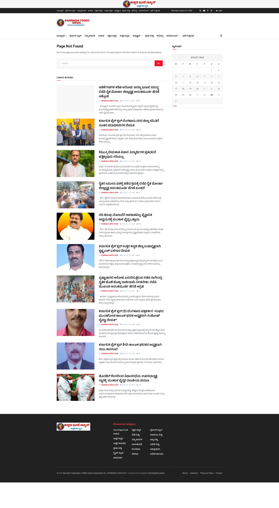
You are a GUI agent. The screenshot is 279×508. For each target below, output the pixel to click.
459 (139, 161)
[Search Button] (221, 35)
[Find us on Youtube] (204, 10)
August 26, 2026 (128, 101)
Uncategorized (120, 430)
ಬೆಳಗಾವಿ (135, 454)
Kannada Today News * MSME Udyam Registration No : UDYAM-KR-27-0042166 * (95, 473)
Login (220, 11)
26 (190, 95)
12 (190, 83)
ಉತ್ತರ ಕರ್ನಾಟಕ (119, 443)
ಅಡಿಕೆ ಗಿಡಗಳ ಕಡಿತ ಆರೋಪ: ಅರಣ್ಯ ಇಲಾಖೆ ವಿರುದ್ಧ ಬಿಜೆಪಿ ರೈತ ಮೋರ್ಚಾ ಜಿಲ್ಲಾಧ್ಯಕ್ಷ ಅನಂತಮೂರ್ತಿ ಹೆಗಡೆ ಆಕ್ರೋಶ (129, 91)
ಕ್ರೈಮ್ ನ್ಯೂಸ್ (118, 453)
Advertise (194, 473)
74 (139, 193)
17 (176, 89)
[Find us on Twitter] (211, 10)
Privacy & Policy (206, 473)
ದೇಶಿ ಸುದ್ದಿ (135, 435)
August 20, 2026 (128, 255)
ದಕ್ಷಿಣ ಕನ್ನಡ (99, 11)
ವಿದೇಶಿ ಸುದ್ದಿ (154, 444)
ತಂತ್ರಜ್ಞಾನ (117, 11)
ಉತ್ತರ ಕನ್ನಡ (108, 11)
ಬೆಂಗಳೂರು (136, 449)
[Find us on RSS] (200, 10)
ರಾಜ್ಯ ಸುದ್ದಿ (154, 439)
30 (139, 325)
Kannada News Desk (109, 101)
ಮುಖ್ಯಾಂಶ (60, 11)
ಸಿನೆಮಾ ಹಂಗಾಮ (156, 454)
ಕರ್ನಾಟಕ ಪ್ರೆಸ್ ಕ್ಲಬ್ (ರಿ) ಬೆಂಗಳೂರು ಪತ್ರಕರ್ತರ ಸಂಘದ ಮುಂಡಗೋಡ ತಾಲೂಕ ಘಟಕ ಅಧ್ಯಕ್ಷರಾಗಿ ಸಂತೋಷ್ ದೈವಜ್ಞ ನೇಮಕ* (131, 315)
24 (139, 255)
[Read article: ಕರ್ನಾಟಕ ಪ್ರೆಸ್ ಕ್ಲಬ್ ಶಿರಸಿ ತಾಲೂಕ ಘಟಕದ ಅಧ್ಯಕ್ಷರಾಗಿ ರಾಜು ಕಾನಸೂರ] (75, 355)
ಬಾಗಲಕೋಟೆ (137, 444)
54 (139, 354)
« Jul (174, 106)
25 (183, 95)
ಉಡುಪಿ (90, 11)
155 (139, 130)
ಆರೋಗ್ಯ (134, 11)
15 (212, 83)
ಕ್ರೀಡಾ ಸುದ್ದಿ (126, 11)
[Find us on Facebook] (207, 10)
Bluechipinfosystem (156, 473)
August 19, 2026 (128, 385)
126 (139, 224)
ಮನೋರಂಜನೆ (143, 11)
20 (197, 89)
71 (139, 291)
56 (139, 101)
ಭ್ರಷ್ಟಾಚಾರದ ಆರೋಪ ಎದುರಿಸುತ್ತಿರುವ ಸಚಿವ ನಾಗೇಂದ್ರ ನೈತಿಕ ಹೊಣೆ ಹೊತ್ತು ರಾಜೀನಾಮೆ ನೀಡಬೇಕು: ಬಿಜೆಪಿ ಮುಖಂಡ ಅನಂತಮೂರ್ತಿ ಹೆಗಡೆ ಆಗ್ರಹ (130, 282)
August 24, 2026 (128, 193)
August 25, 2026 (128, 161)
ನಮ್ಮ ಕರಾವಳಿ (81, 11)
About (185, 473)
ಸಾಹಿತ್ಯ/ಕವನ (155, 449)
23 (219, 89)
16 (219, 83)
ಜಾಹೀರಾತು (117, 457)
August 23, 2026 (128, 224)
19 (190, 89)
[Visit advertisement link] (139, 4)
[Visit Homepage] (73, 23)
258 (139, 385)
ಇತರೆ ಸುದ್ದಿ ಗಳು (155, 11)
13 (197, 83)
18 (183, 89)
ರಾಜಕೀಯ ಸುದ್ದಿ (156, 435)
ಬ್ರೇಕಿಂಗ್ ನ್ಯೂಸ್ (70, 11)
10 (176, 83)
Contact (219, 473)
